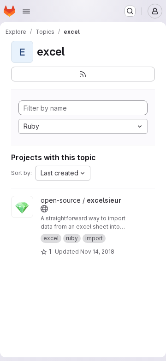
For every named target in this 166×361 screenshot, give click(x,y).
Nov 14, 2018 (97, 251)
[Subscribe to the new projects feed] (83, 74)
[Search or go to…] (130, 11)
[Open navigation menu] (26, 11)
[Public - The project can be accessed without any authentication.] (44, 208)
